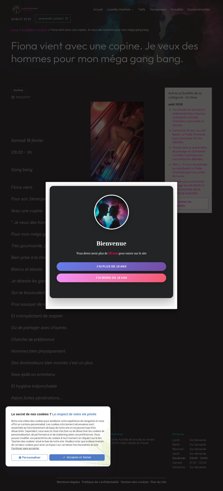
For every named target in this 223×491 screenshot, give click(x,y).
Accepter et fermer (78, 457)
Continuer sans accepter (25, 448)
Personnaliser (31, 457)
